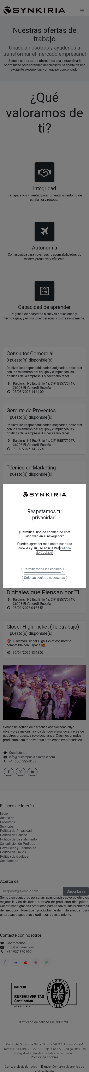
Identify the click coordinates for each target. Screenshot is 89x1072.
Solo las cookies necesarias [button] (44, 578)
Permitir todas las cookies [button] (42, 569)
